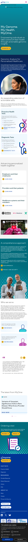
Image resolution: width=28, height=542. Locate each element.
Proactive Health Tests (9, 128)
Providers (4, 433)
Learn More (8, 179)
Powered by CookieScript (22, 541)
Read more (9, 529)
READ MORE (5, 412)
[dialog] (14, 532)
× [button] (26, 524)
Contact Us (5, 48)
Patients (15, 433)
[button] (14, 537)
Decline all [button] (20, 539)
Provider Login (6, 507)
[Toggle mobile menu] (26, 2)
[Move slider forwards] (24, 357)
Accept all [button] (7, 539)
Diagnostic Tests (9, 150)
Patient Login (5, 504)
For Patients (8, 328)
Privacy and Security (10, 269)
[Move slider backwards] (21, 357)
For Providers (8, 342)
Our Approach (8, 265)
